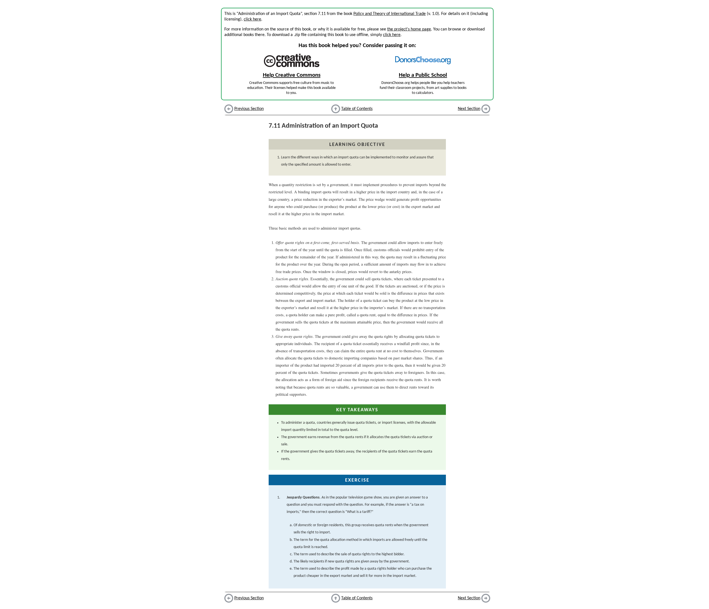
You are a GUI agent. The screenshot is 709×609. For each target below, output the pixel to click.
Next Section (469, 109)
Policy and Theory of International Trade (389, 14)
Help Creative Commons (291, 75)
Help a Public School (423, 75)
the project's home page (409, 29)
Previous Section (249, 109)
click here (252, 19)
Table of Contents (357, 109)
